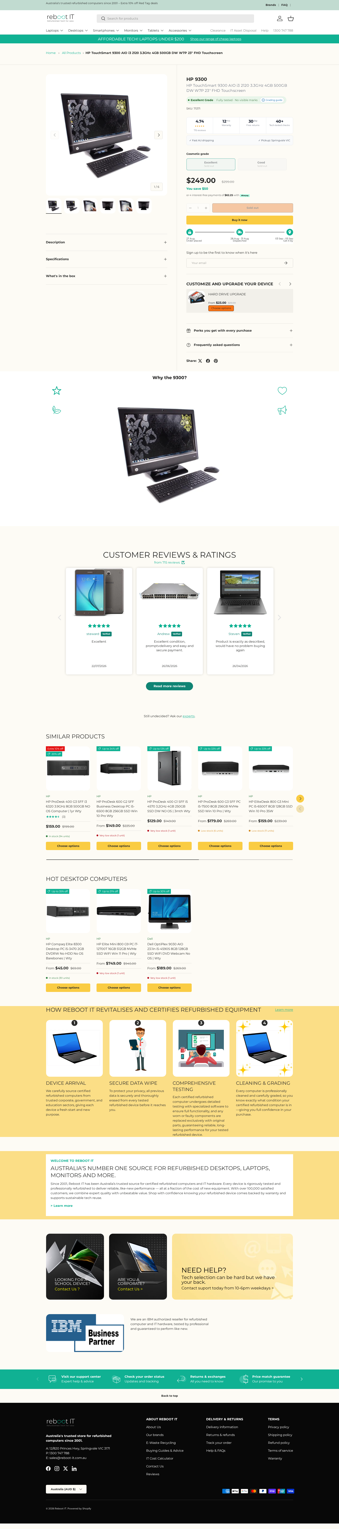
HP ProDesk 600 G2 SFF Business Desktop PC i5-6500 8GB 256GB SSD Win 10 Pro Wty (117, 809)
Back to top (169, 1396)
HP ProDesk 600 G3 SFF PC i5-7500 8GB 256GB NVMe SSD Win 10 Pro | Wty (219, 806)
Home (51, 53)
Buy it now (239, 220)
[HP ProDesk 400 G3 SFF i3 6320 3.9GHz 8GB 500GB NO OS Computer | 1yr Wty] (68, 768)
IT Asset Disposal (243, 30)
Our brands (155, 1435)
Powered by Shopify (79, 1508)
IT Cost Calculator (159, 1458)
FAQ (284, 5)
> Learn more (62, 1206)
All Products (71, 53)
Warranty (275, 1458)
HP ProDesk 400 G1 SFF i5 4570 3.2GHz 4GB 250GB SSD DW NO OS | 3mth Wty (168, 806)
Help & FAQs (215, 1450)
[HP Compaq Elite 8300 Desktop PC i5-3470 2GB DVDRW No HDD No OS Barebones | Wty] (68, 911)
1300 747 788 (283, 30)
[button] (60, 617)
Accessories (178, 30)
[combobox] (175, 18)
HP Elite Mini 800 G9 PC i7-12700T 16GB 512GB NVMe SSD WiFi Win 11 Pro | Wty (117, 948)
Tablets (153, 30)
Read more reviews (170, 686)
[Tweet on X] (200, 361)
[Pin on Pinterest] (216, 361)
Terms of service (280, 1450)
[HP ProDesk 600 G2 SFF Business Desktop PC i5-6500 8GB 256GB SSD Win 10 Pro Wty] (119, 768)
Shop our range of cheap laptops (215, 39)
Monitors (131, 30)
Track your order (218, 1443)
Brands (271, 5)
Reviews (152, 1474)
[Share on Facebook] (208, 361)
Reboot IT (60, 1508)
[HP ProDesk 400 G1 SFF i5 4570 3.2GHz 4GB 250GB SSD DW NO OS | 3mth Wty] (169, 768)
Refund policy (279, 1443)
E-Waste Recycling (161, 1443)
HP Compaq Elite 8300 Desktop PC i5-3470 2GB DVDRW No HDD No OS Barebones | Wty (65, 951)
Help (265, 30)
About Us (153, 1427)
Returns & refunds (220, 1435)
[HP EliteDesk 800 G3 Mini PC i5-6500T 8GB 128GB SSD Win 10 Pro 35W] (271, 768)
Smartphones (104, 30)
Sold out (253, 208)
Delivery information (222, 1427)
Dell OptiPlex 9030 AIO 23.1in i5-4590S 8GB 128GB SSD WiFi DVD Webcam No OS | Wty (168, 951)
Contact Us (155, 1466)
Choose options (221, 308)
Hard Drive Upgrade (227, 294)
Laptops (52, 30)
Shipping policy (280, 1435)
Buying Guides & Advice (165, 1450)
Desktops (75, 30)
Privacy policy (278, 1427)
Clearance (218, 30)
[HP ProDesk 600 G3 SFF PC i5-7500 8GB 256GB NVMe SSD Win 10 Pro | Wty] (220, 768)
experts (189, 716)
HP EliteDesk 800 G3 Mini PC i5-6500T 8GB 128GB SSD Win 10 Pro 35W (271, 806)
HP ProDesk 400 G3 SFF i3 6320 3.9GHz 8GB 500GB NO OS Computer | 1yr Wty (68, 806)
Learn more (284, 1010)
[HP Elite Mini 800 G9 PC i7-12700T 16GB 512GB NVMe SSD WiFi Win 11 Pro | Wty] (119, 911)
